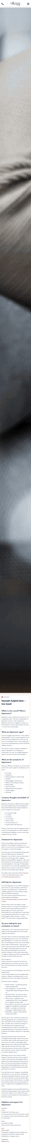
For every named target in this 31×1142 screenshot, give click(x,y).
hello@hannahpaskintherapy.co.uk (11, 877)
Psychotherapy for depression (15, 845)
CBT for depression (23, 873)
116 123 (3, 1110)
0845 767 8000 (5, 1130)
